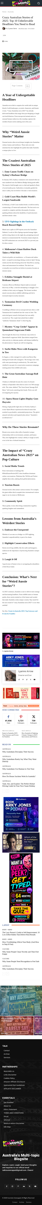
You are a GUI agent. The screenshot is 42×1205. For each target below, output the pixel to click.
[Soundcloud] (24, 1186)
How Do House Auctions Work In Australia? (18, 776)
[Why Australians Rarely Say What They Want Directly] (17, 1025)
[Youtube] (34, 679)
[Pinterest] (23, 679)
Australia (11, 12)
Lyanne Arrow (12, 28)
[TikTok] (27, 679)
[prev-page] (3, 790)
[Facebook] (19, 679)
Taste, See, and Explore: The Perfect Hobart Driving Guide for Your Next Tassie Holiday (18, 785)
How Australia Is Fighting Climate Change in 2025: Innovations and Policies (30, 735)
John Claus (4, 1014)
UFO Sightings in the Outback (19, 221)
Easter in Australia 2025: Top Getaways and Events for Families (10, 735)
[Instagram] (12, 1186)
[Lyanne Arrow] (4, 28)
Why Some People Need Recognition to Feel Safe (20, 961)
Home (4, 12)
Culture (5, 949)
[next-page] (7, 790)
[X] (30, 679)
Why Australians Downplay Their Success (18, 752)
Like (8, 715)
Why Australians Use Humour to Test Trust (18, 769)
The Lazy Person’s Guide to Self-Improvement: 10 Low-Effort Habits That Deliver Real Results (21, 933)
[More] (28, 47)
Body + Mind (7, 929)
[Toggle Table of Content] (26, 86)
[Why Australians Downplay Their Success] (21, 1001)
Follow (21, 715)
